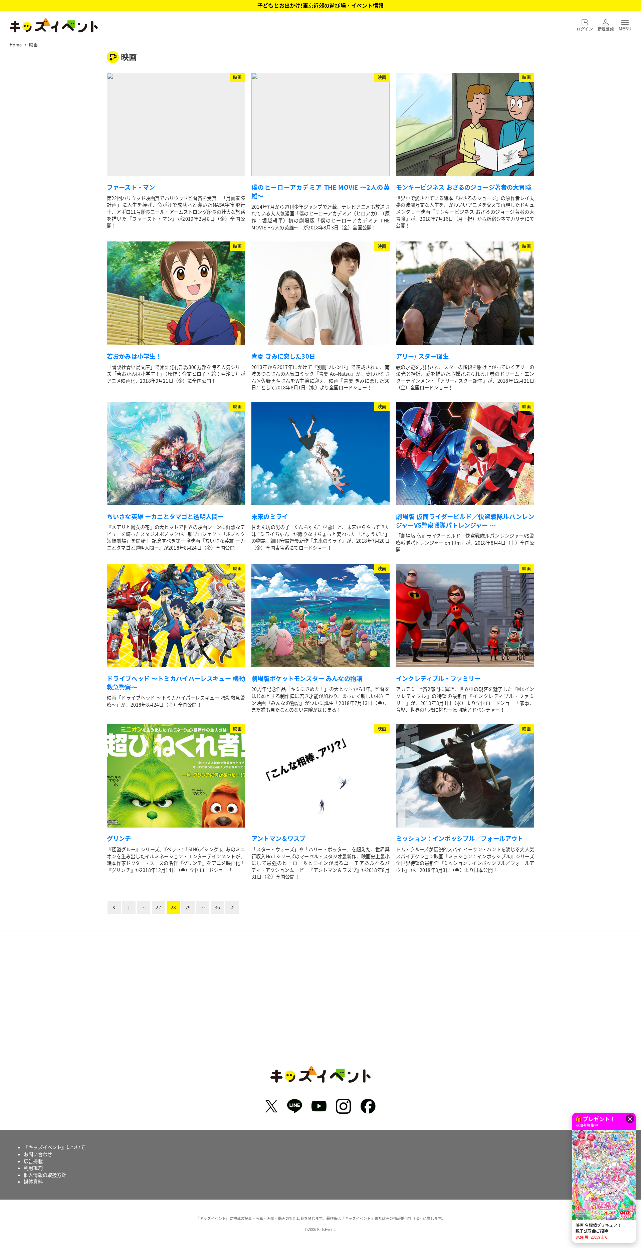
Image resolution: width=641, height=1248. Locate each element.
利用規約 (33, 1168)
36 (217, 907)
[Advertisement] (320, 1003)
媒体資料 (33, 1181)
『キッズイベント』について (54, 1147)
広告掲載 (33, 1161)
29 (188, 907)
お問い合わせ (38, 1154)
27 (158, 907)
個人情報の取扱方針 (45, 1175)
